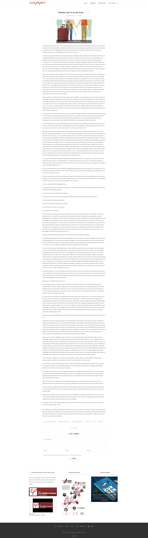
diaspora (87, 421)
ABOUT (85, 3)
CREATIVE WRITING (101, 3)
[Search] (118, 3)
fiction (94, 421)
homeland (100, 421)
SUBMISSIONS (93, 3)
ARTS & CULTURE (112, 3)
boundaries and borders (64, 421)
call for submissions (77, 421)
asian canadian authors (49, 421)
